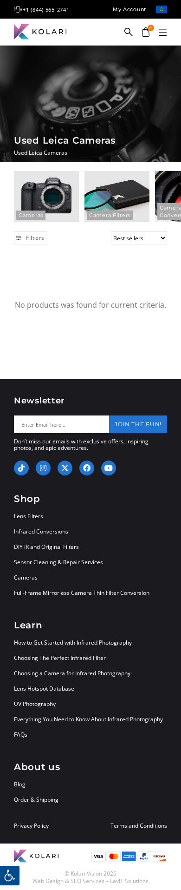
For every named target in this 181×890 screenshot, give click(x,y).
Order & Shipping (36, 800)
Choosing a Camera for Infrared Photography (72, 673)
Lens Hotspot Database (44, 688)
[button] (162, 33)
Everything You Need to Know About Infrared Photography (88, 719)
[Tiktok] (21, 468)
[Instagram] (43, 468)
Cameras (31, 215)
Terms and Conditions (138, 826)
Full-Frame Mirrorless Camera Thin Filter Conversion (81, 593)
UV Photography (35, 704)
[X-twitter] (65, 468)
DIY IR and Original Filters (46, 547)
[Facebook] (86, 468)
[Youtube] (108, 468)
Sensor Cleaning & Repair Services (58, 562)
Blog (20, 784)
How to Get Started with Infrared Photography (73, 642)
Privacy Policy (31, 826)
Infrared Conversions (41, 531)
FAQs (20, 734)
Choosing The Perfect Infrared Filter (60, 658)
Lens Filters (28, 516)
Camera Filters (109, 215)
